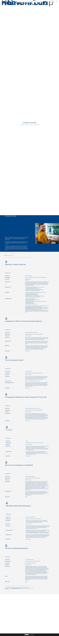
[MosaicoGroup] (6, 1)
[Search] (56, 1)
